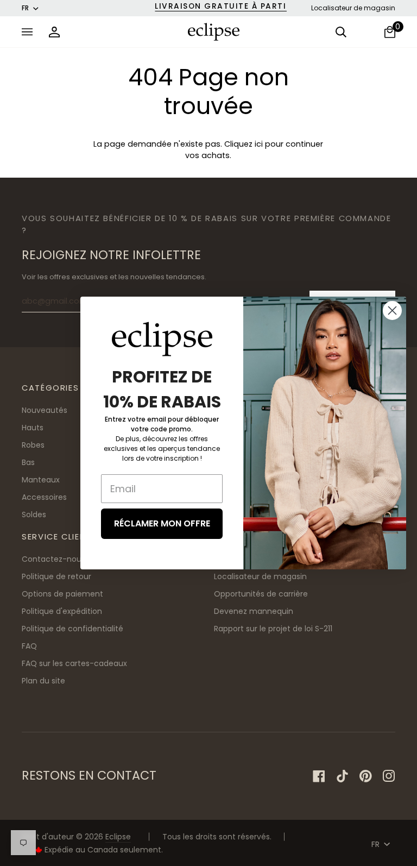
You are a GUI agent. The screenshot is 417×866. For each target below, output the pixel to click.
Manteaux (41, 479)
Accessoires (44, 497)
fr (25, 7)
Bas (28, 462)
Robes (33, 445)
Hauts (32, 427)
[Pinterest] (365, 776)
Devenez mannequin (253, 611)
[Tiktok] (342, 776)
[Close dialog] (392, 310)
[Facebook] (319, 776)
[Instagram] (389, 776)
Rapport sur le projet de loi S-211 (273, 628)
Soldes (34, 514)
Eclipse (118, 836)
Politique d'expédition (62, 611)
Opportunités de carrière (261, 593)
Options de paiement (62, 593)
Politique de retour (56, 576)
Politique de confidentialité (72, 628)
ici (259, 144)
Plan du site (43, 680)
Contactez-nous (53, 559)
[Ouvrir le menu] (30, 31)
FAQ (29, 646)
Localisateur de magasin (353, 7)
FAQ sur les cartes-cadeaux (74, 663)
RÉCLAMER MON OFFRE (162, 523)
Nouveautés (44, 410)
